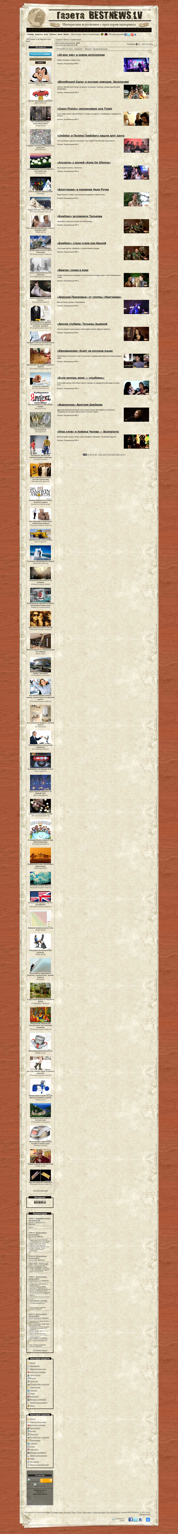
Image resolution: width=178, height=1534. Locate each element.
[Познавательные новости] (40, 212)
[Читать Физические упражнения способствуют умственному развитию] (40, 1022)
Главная (58, 39)
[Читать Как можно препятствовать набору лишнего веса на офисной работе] (40, 694)
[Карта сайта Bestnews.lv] (148, 1521)
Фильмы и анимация (38, 1400)
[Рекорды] (40, 193)
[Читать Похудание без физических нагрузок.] (40, 949)
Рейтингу (88, 49)
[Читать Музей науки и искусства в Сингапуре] (40, 249)
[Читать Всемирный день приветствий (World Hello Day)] (40, 839)
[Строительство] (40, 459)
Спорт (32, 1394)
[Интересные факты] (40, 302)
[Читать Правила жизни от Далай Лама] (40, 1162)
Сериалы (33, 1390)
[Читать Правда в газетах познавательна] (40, 341)
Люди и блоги (35, 1375)
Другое (32, 1363)
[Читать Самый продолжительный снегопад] (40, 271)
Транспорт (34, 1397)
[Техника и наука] (40, 1146)
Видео (66, 39)
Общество (34, 1381)
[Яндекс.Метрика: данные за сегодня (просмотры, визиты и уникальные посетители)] (40, 1485)
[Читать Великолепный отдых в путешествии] (40, 1117)
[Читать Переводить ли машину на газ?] (40, 768)
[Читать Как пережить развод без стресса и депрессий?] (40, 227)
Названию (78, 49)
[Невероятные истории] (40, 584)
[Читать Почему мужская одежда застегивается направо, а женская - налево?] (40, 321)
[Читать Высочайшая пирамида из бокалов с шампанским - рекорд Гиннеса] (40, 972)
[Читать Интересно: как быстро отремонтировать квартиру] (40, 454)
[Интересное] (40, 150)
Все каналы (34, 1462)
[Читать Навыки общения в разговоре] (40, 81)
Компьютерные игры (38, 1369)
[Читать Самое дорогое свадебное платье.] (40, 297)
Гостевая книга (57, 1512)
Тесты (79, 1512)
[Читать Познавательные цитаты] (40, 884)
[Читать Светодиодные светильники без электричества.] (40, 168)
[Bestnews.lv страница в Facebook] (130, 1521)
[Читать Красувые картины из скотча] (40, 626)
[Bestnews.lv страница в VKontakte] (140, 1521)
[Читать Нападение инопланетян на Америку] (40, 579)
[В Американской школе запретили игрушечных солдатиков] (40, 1204)
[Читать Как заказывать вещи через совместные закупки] (40, 520)
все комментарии (40, 1350)
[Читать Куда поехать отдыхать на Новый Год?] (40, 790)
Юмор (32, 1406)
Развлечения (35, 1387)
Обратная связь (99, 1512)
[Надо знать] (40, 85)
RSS (148, 1514)
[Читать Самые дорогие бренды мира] (40, 190)
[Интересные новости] (40, 481)
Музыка (33, 1378)
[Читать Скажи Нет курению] (40, 385)
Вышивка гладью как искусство (39, 1219)
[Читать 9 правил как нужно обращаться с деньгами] (40, 144)
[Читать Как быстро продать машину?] (40, 99)
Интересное (35, 1366)
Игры (74, 1512)
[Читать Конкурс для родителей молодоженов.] (40, 426)
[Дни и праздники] (41, 795)
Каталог (67, 1512)
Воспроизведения (100, 49)
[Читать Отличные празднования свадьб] (40, 560)
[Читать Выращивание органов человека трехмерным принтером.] (40, 602)
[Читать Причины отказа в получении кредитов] (40, 744)
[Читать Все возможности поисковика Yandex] (40, 403)
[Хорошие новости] (40, 563)
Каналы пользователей (39, 1465)
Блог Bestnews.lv (113, 1512)
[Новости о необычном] (40, 504)
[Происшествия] (40, 868)
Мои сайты (87, 1512)
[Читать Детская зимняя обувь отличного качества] (40, 1070)
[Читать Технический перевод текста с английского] (40, 901)
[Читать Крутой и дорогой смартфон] (40, 1181)
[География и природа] (40, 675)
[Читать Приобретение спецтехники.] (40, 538)
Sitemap (142, 1514)
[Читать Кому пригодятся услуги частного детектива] (40, 476)
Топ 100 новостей (40, 1191)
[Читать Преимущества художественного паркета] (40, 363)
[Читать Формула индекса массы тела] (40, 926)
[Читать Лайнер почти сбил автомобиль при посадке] (40, 863)
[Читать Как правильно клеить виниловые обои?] (40, 120)
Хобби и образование (38, 1403)
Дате (71, 49)
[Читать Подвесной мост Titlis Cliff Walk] (40, 208)
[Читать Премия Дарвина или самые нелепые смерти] (40, 499)
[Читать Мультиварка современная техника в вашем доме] (40, 1140)
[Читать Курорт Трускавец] (40, 672)
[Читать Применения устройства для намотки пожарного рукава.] (40, 1094)
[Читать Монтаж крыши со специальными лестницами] (40, 648)
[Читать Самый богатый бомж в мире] (40, 812)
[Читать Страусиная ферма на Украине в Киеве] (40, 998)
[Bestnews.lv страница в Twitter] (135, 1521)
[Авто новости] (40, 103)
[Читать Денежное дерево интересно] (40, 1049)
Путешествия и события (39, 1384)
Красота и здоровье (38, 1372)
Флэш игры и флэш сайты (38, 1234)
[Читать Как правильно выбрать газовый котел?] (40, 721)
